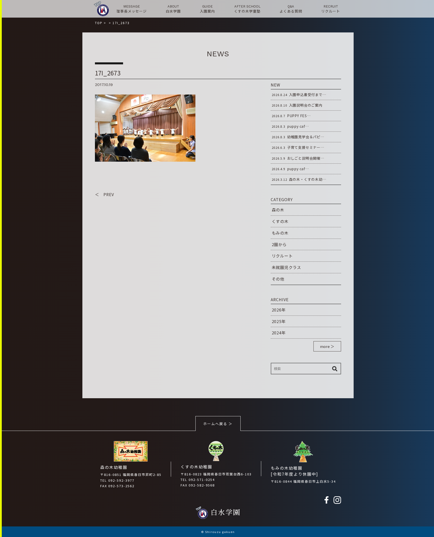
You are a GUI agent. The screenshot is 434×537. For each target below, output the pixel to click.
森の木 (278, 210)
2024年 (279, 333)
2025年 (279, 321)
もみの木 (280, 233)
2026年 (279, 310)
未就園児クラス (286, 267)
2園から (279, 244)
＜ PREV (104, 194)
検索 (335, 368)
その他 (278, 279)
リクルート (282, 256)
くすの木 (280, 221)
